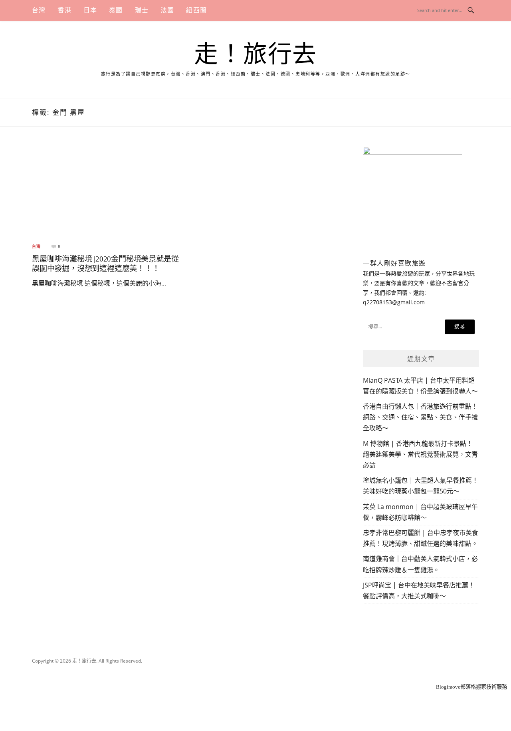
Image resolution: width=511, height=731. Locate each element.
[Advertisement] (255, 672)
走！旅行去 (255, 54)
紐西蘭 (196, 10)
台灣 (39, 10)
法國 (167, 10)
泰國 (116, 10)
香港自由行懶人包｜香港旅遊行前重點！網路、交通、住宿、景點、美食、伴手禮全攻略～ (420, 417)
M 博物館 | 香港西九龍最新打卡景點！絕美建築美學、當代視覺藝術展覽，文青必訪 (420, 454)
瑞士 (142, 10)
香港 (64, 10)
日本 (90, 10)
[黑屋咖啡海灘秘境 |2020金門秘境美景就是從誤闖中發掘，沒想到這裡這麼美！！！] (106, 191)
